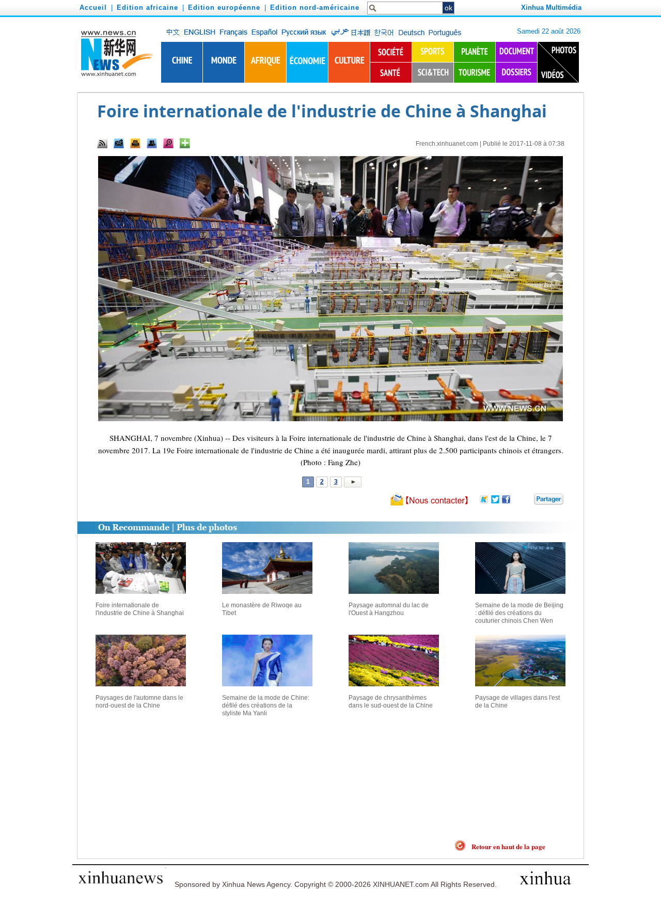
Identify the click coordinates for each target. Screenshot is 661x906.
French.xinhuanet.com (447, 143)
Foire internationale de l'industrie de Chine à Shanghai (140, 609)
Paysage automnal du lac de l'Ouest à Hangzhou (389, 609)
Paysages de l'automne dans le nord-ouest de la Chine (139, 701)
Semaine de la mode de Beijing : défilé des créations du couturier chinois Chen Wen (519, 613)
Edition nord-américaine (314, 7)
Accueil (93, 7)
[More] (185, 143)
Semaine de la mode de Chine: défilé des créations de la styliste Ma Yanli (265, 705)
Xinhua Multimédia (551, 7)
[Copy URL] (152, 143)
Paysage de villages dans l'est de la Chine (517, 701)
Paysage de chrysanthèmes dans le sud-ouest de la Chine (391, 701)
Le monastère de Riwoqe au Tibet (262, 609)
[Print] (135, 143)
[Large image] (168, 143)
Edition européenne (224, 7)
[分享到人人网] (527, 501)
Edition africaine (147, 7)
